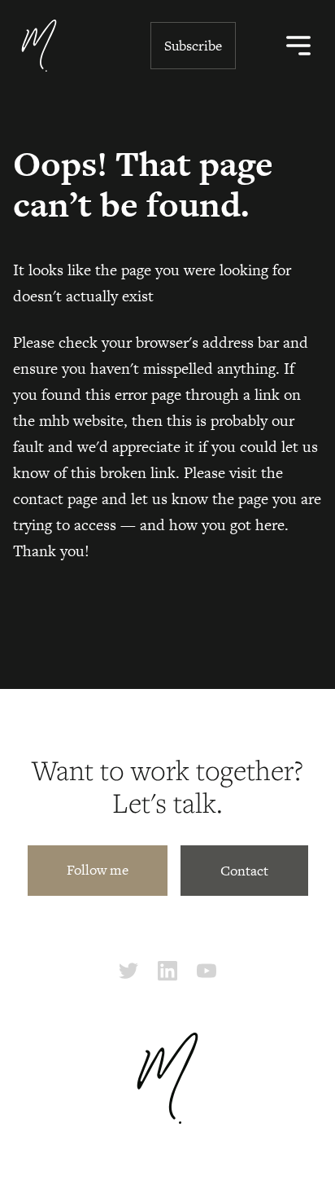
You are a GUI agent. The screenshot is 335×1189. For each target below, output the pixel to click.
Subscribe (193, 45)
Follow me (97, 870)
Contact (244, 870)
